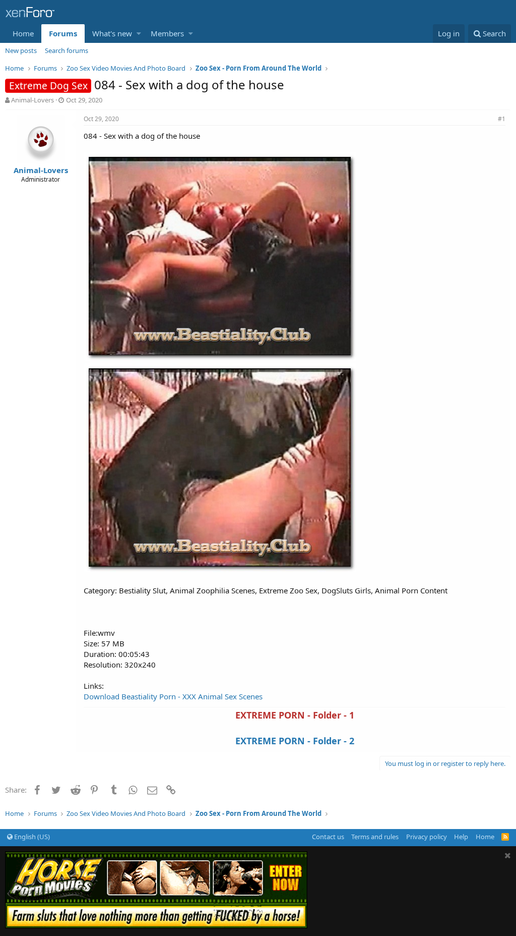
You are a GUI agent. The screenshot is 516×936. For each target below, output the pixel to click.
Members (167, 33)
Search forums (66, 50)
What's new (112, 33)
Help (461, 836)
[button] (139, 33)
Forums (63, 33)
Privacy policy (426, 836)
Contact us (328, 836)
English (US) (31, 836)
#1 (501, 119)
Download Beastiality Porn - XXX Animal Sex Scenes (173, 696)
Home (23, 33)
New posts (21, 50)
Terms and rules (375, 836)
